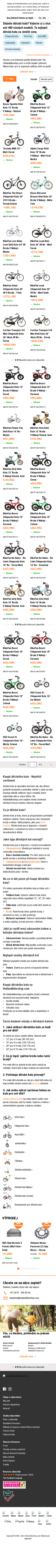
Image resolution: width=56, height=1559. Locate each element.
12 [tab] (38, 1268)
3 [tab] (22, 1268)
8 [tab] (31, 1268)
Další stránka (51, 764)
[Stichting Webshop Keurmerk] (14, 1485)
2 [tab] (20, 1268)
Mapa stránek (8, 1457)
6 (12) (12, 128)
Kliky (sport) (7, 1345)
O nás (5, 1445)
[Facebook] (4, 1389)
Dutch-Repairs (9, 1460)
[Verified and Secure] (8, 1496)
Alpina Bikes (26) (17, 53)
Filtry (11, 79)
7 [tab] (29, 1268)
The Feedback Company (12, 1478)
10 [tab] (34, 1268)
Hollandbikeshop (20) (19, 56)
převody (36, 1083)
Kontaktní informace (11, 1423)
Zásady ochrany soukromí (14, 1449)
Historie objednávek (11, 1404)
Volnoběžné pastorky (11, 1351)
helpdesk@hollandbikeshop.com (24, 1298)
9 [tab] (32, 1268)
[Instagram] (9, 1389)
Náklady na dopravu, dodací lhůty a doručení (21, 1427)
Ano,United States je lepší (20, 18)
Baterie (30, 1345)
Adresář (6, 1408)
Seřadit (33, 79)
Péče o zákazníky (10, 1419)
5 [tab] (25, 1268)
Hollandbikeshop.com (32, 1536)
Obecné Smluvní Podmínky (14, 1453)
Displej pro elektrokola (37, 1348)
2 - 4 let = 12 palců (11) (19, 172)
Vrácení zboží (8, 1431)
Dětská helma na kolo (13, 1099)
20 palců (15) (15, 266)
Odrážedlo (10, 28)
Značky (6, 1464)
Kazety (5, 1348)
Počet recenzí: (24, 1475)
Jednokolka (11, 24)
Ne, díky (42, 18)
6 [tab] (27, 1268)
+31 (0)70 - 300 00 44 (20, 1292)
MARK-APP (28, 1539)
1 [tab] (18, 1268)
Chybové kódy (9, 1434)
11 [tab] (36, 1268)
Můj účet (6, 1401)
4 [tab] (23, 1268)
